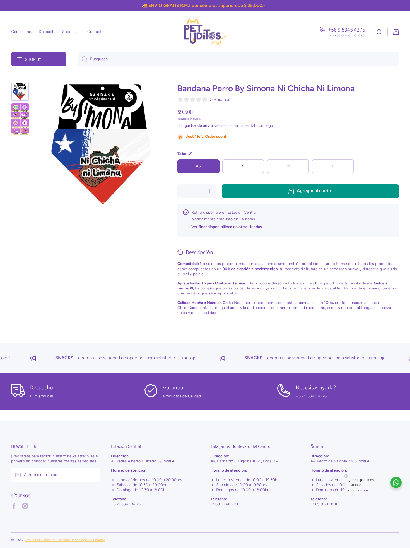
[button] (396, 32)
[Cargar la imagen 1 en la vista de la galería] (20, 92)
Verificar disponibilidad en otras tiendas (226, 226)
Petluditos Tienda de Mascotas (48, 540)
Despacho (41, 387)
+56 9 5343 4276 (346, 29)
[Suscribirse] (93, 475)
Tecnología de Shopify (88, 540)
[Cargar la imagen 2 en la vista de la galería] (20, 119)
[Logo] (205, 31)
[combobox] (238, 59)
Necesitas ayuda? (316, 387)
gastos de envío (199, 125)
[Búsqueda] (82, 59)
